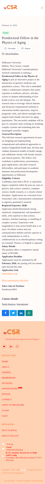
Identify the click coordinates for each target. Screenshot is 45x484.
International (22, 304)
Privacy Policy (9, 481)
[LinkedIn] (10, 346)
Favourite (11, 48)
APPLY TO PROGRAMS (13, 405)
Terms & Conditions (23, 481)
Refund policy (38, 481)
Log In (5, 416)
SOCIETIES (7, 383)
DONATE (6, 394)
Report (27, 48)
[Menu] (42, 8)
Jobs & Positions (11, 54)
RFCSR (23, 470)
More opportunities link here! (15, 280)
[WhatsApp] (17, 346)
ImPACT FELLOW (10, 436)
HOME (5, 361)
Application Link (10, 273)
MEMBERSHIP (9, 378)
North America (8, 304)
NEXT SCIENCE (9, 430)
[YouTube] (4, 346)
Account (5, 410)
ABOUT (5, 367)
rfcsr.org (9, 444)
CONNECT (7, 399)
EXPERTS (6, 372)
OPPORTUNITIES (12, 389)
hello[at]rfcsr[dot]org (14, 450)
